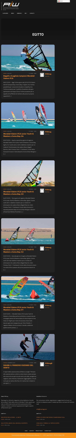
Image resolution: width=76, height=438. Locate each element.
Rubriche (19, 13)
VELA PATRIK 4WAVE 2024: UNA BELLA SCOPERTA (14, 423)
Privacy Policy (39, 431)
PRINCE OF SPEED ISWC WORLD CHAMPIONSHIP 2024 (50, 417)
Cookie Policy (47, 431)
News (12, 13)
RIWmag (5, 73)
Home (26, 431)
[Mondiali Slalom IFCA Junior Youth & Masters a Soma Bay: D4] (35, 115)
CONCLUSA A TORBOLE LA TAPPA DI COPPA (47, 423)
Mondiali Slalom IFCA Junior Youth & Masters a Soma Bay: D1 (18, 308)
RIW (25, 13)
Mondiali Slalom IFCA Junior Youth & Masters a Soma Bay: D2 (18, 250)
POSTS (48, 76)
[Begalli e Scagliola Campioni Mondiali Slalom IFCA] (35, 57)
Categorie (5, 13)
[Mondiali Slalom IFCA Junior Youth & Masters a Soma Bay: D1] (35, 289)
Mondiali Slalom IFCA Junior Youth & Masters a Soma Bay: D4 (18, 135)
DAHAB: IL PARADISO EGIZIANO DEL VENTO (18, 366)
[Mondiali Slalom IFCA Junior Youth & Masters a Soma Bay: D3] (35, 173)
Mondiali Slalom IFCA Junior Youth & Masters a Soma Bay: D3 (18, 192)
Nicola (2, 425)
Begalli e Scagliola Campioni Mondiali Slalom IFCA (19, 77)
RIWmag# (5, 362)
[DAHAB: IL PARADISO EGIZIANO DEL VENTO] (35, 347)
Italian (61, 1)
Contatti (32, 13)
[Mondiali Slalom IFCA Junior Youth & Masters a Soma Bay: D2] (35, 231)
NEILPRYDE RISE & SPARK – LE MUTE (11, 417)
